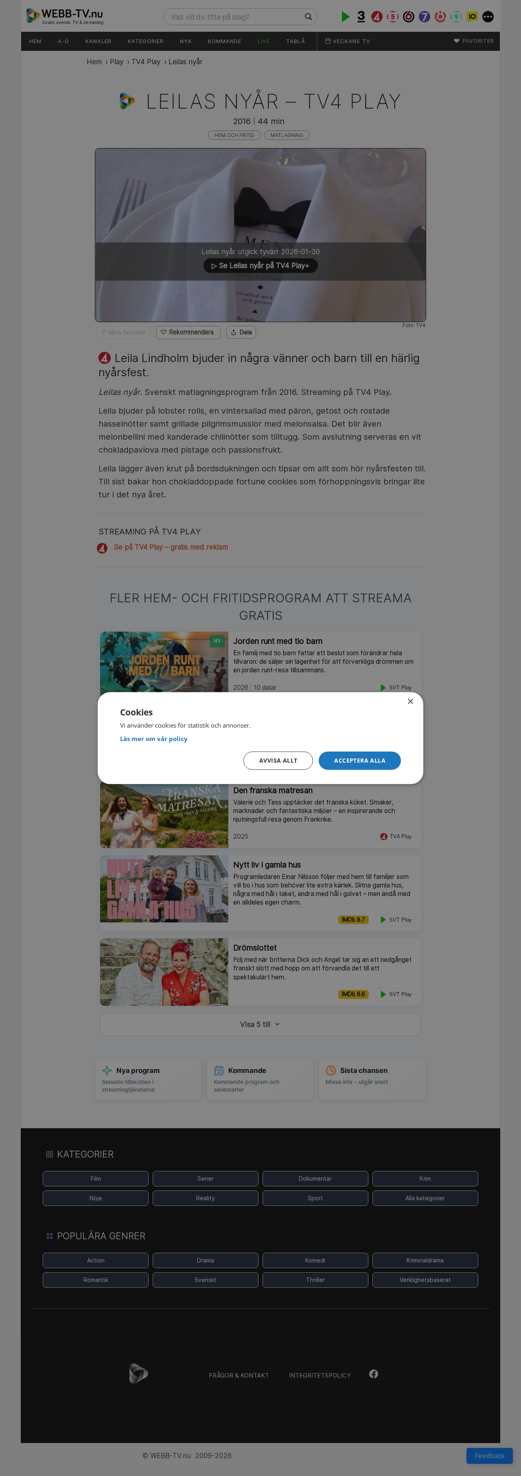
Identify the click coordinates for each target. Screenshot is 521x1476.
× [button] (410, 701)
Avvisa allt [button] (278, 760)
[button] (360, 761)
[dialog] (260, 738)
